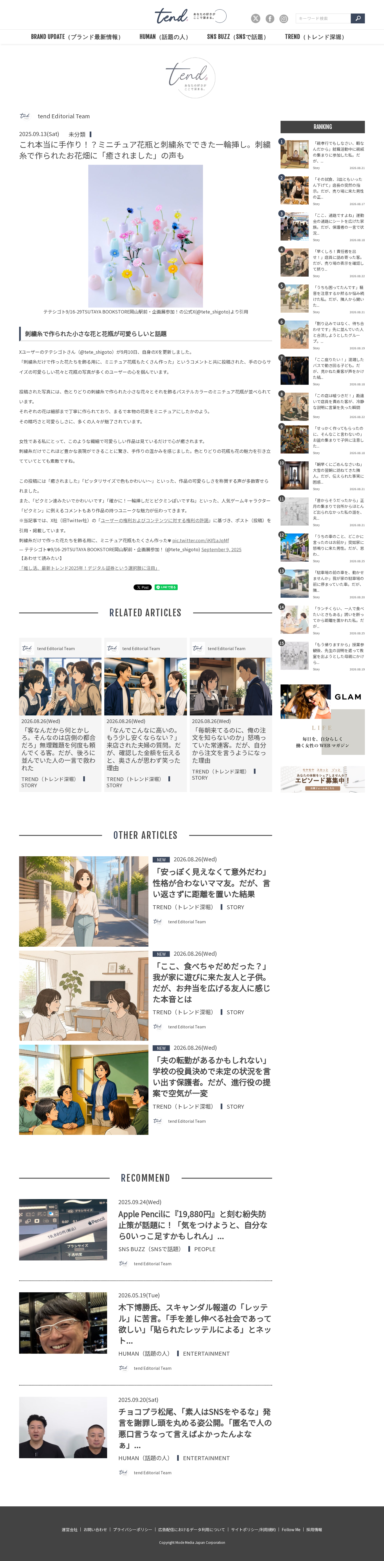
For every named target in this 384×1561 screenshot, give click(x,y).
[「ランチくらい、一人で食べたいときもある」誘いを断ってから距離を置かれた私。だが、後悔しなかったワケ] (297, 621)
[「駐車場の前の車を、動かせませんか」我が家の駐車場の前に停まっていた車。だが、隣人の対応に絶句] (297, 585)
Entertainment (206, 1353)
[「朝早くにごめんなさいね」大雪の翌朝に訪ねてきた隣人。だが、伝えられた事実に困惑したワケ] (297, 477)
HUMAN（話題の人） (165, 36)
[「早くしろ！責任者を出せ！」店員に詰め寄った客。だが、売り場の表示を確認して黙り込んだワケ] (297, 264)
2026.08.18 (357, 240)
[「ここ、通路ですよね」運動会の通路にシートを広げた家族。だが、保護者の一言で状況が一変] (297, 228)
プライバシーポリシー (132, 1529)
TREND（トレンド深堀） (316, 36)
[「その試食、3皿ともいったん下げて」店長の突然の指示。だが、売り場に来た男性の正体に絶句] (297, 192)
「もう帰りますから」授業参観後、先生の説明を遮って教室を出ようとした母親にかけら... (338, 653)
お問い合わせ (95, 1529)
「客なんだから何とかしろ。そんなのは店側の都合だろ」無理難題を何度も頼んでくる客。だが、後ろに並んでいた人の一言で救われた (58, 748)
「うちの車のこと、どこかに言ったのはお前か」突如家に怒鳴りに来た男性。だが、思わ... (338, 545)
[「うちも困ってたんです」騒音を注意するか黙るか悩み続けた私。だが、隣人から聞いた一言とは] (297, 300)
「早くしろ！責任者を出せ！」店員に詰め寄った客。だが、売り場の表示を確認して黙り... (338, 260)
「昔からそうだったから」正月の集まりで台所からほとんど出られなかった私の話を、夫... (338, 509)
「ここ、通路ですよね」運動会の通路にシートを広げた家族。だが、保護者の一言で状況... (338, 224)
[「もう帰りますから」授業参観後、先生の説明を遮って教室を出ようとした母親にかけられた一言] (297, 657)
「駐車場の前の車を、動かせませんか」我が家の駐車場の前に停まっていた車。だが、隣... (338, 581)
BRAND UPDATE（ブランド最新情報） (77, 36)
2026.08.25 (357, 561)
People (205, 1249)
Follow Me (291, 1529)
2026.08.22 (357, 276)
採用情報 (314, 1529)
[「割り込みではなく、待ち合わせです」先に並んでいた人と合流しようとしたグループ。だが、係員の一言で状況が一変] (297, 336)
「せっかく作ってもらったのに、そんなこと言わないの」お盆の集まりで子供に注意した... (338, 437)
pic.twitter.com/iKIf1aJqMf (200, 540)
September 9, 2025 (221, 549)
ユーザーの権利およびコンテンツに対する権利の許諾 (155, 520)
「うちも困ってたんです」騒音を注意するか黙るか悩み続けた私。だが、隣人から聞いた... (338, 296)
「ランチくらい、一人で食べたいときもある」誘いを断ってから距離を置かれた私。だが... (338, 617)
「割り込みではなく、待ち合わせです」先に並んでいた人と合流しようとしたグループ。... (338, 332)
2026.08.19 (357, 348)
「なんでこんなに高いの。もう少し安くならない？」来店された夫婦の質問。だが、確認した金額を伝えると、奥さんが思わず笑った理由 (144, 748)
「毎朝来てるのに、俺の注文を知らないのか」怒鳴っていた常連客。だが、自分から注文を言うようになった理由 (229, 744)
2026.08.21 (357, 168)
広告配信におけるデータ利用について (191, 1529)
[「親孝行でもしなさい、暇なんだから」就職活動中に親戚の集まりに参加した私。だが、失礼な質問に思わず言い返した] (297, 156)
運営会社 (70, 1529)
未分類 (77, 134)
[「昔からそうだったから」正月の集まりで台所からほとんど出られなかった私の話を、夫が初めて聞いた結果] (297, 513)
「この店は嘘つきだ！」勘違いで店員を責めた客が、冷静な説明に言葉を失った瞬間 (338, 401)
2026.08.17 (357, 204)
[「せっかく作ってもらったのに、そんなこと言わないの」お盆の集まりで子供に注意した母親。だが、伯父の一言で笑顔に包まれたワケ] (297, 441)
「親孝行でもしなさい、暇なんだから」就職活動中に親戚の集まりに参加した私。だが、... (338, 152)
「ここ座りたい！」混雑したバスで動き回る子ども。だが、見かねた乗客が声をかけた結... (338, 368)
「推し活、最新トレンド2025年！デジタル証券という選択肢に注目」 (89, 567)
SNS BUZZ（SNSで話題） (238, 36)
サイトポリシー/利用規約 (253, 1529)
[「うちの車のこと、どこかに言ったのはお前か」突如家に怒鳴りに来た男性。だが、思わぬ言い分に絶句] (297, 549)
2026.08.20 (357, 597)
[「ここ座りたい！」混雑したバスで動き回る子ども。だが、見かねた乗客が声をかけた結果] (297, 372)
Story (29, 785)
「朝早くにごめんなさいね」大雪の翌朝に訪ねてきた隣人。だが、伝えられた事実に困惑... (338, 473)
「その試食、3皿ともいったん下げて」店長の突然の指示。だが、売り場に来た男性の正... (338, 188)
